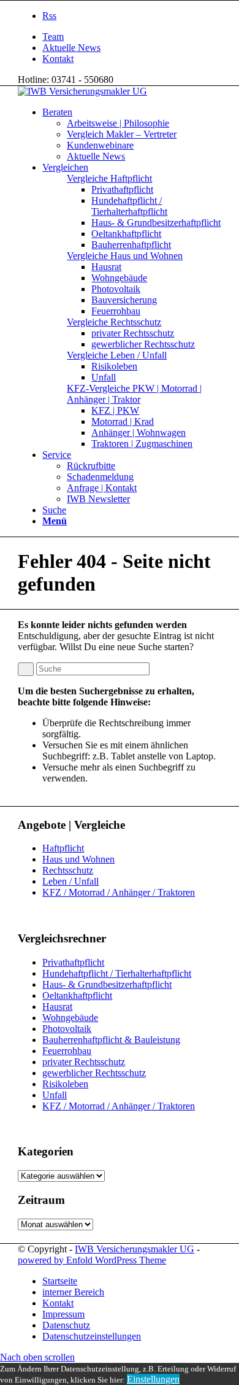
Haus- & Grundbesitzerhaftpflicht (107, 984)
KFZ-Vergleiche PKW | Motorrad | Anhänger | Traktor (134, 394)
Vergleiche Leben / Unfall (117, 355)
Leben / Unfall (70, 881)
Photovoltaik (66, 1028)
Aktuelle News (71, 47)
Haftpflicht (63, 848)
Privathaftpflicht (73, 962)
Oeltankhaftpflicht (77, 995)
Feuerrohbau (66, 1051)
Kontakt (58, 58)
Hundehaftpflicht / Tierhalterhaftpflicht (116, 973)
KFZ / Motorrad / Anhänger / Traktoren (118, 892)
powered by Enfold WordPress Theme (92, 1260)
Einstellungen (153, 1379)
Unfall (54, 1095)
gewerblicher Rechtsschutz (94, 1073)
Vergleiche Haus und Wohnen (125, 255)
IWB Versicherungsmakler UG (134, 1249)
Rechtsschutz (67, 870)
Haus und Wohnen (78, 859)
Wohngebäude (70, 1017)
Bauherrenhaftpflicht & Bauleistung (111, 1039)
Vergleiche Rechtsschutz (114, 322)
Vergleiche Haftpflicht (109, 178)
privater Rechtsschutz (83, 1062)
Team (53, 36)
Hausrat (57, 1006)
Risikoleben (65, 1084)
